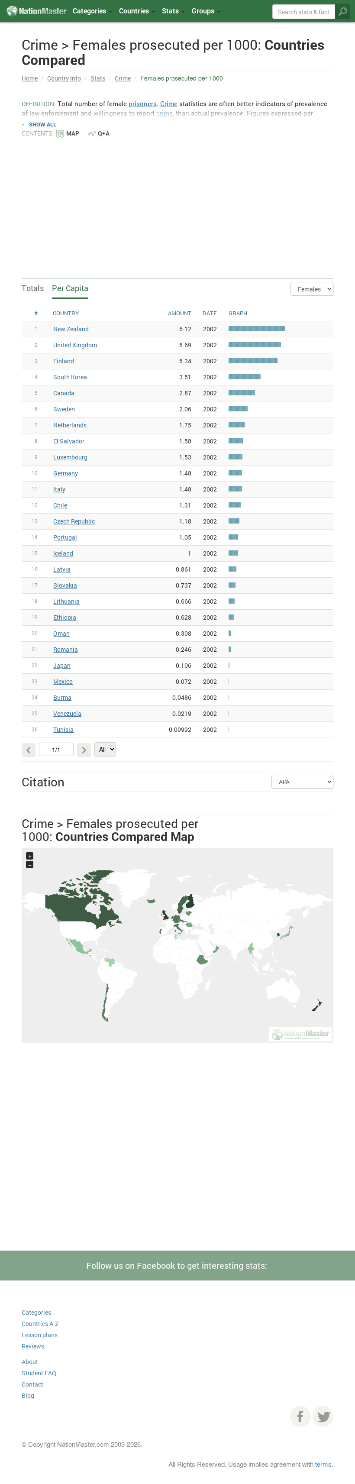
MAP (72, 133)
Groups (204, 10)
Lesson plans (40, 1335)
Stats (97, 78)
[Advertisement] (177, 203)
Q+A (104, 133)
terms (323, 1463)
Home (30, 78)
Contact (32, 1384)
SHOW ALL (42, 124)
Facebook (300, 1416)
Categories (90, 10)
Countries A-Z (40, 1323)
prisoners (143, 103)
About (30, 1362)
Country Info (64, 78)
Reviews (33, 1346)
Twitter (323, 1416)
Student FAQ (39, 1373)
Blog (28, 1395)
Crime (123, 78)
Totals (33, 288)
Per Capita (70, 288)
